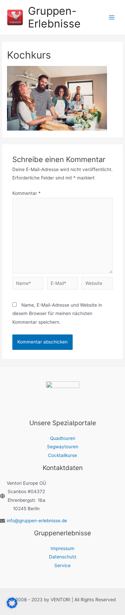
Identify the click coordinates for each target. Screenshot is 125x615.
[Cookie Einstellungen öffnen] (12, 606)
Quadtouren (62, 438)
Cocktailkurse (62, 455)
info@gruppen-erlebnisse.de (37, 520)
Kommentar (26, 193)
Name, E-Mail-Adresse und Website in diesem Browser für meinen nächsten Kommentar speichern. (57, 313)
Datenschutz (62, 556)
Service (62, 565)
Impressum (62, 548)
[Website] (97, 284)
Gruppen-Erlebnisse (54, 17)
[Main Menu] (112, 17)
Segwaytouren (62, 446)
